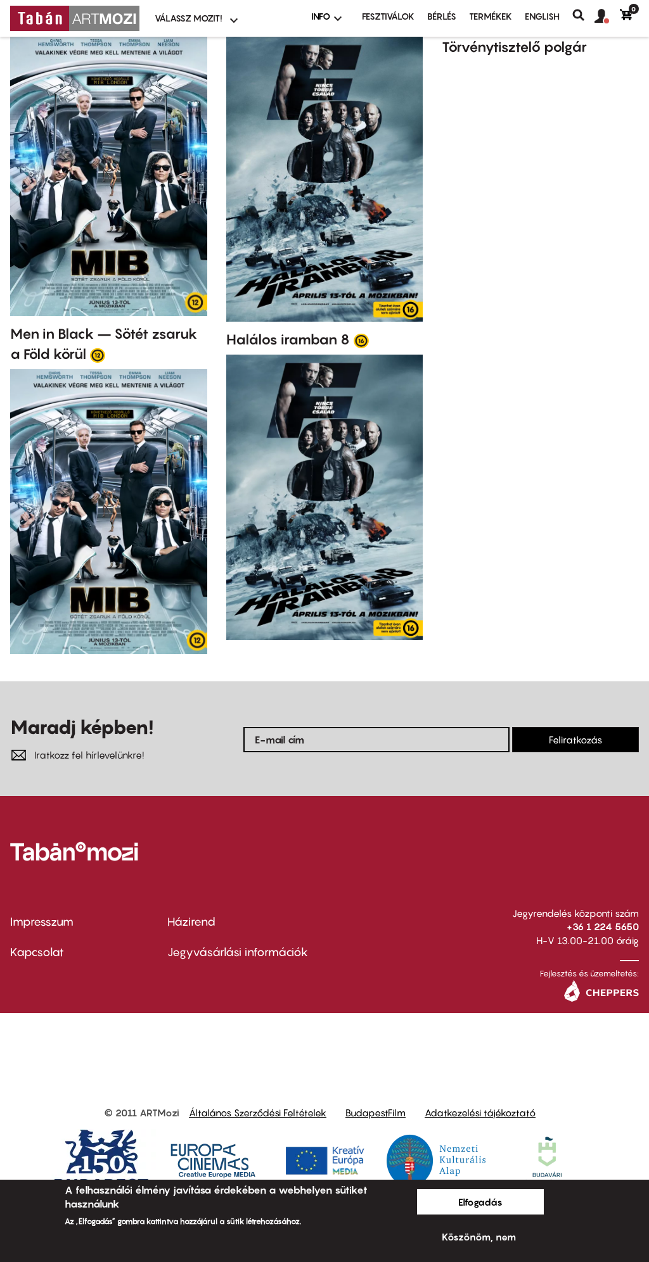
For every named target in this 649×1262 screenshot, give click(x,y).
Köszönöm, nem (479, 1236)
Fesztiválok (388, 16)
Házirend (191, 921)
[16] (361, 340)
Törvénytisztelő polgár (514, 47)
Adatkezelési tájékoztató (480, 1112)
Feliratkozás (575, 739)
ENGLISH (542, 16)
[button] (607, 16)
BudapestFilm (375, 1112)
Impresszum (42, 921)
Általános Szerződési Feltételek (257, 1112)
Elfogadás (480, 1202)
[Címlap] (74, 18)
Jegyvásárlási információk (237, 952)
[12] (97, 354)
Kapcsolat (37, 952)
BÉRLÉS (441, 16)
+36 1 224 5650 (603, 926)
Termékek (490, 16)
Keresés (583, 15)
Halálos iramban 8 (288, 339)
